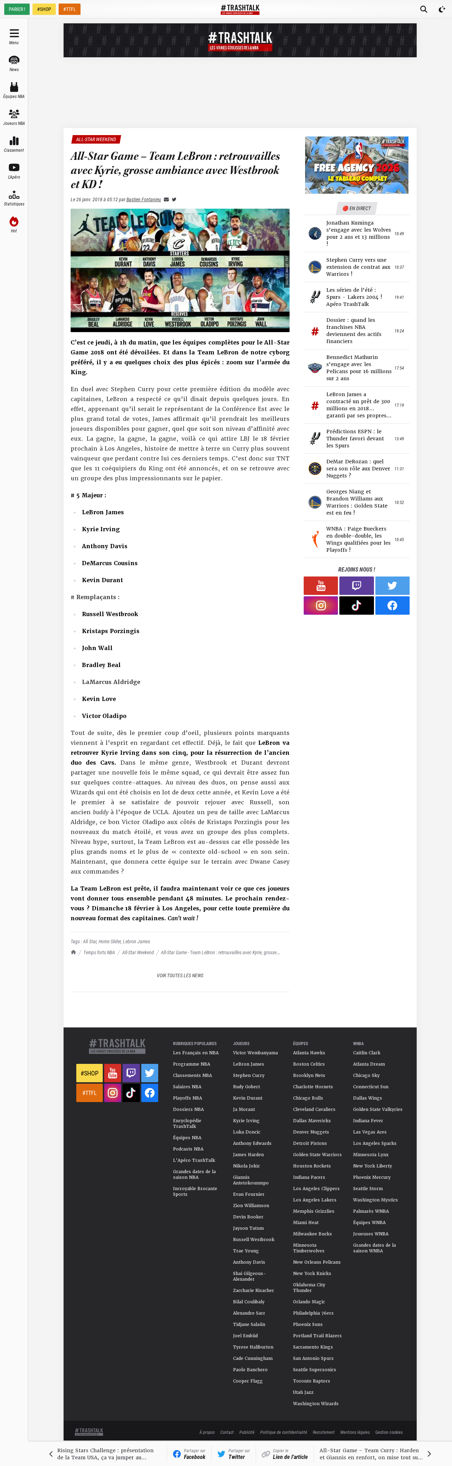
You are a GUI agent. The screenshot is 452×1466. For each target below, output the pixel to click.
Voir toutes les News (180, 975)
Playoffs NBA (187, 1098)
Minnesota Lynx (370, 1155)
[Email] (165, 199)
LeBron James (248, 1064)
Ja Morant (244, 1109)
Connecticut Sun (370, 1087)
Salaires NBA (187, 1087)
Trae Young (246, 1251)
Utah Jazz (303, 1392)
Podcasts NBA (188, 1149)
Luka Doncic (246, 1132)
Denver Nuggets (311, 1132)
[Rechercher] (423, 9)
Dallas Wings (367, 1098)
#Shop (90, 1073)
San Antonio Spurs (313, 1358)
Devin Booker (248, 1217)
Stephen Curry (248, 1075)
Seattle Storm (368, 1189)
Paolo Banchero (250, 1370)
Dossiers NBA (188, 1109)
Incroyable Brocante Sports (195, 1191)
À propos (207, 1432)
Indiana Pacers (309, 1177)
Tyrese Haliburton (253, 1347)
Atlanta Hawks (309, 1053)
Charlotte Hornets (313, 1087)
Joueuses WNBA (370, 1234)
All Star (89, 941)
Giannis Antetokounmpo (251, 1180)
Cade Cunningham (253, 1358)
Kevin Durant (247, 1098)
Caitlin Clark (366, 1053)
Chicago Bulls (308, 1098)
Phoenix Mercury (372, 1177)
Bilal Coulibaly (248, 1302)
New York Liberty (372, 1166)
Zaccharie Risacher (253, 1290)
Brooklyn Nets (309, 1075)
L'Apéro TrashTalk (194, 1160)
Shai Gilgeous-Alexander (249, 1276)
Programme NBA (191, 1064)
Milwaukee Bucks (312, 1234)
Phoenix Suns (308, 1324)
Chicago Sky (366, 1075)
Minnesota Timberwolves (309, 1248)
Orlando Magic (309, 1302)
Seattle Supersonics (314, 1370)
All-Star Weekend (138, 952)
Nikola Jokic (246, 1166)
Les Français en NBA (196, 1053)
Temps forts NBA (99, 952)
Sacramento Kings (313, 1347)
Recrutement (324, 1432)
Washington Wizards (316, 1404)
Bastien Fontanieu (143, 199)
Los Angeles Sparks (375, 1143)
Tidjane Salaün (249, 1324)
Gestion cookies (389, 1432)
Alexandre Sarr (249, 1313)
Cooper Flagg (248, 1381)
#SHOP (44, 9)
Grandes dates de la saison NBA (194, 1174)
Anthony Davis (249, 1262)
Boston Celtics (309, 1064)
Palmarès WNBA (371, 1211)
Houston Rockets (312, 1166)
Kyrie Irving (246, 1121)
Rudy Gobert (246, 1087)
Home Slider (110, 941)
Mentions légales (355, 1432)
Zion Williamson (251, 1206)
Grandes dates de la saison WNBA (374, 1248)
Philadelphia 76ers (313, 1313)
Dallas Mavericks (312, 1121)
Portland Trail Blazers (317, 1336)
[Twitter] (173, 199)
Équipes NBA (187, 1138)
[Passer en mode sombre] (442, 9)
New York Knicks (312, 1273)
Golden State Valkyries (378, 1109)
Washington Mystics (375, 1200)
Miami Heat (306, 1222)
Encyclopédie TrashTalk (187, 1123)
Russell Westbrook (253, 1239)
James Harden (248, 1155)
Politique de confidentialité (283, 1432)
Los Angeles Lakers (315, 1200)
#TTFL (69, 9)
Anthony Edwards (252, 1143)
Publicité (247, 1432)
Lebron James (136, 941)
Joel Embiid (245, 1336)
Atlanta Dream (369, 1064)
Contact (227, 1432)
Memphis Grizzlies (313, 1211)
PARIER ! (17, 9)
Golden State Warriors (317, 1155)
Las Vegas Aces (370, 1132)
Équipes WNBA (369, 1222)
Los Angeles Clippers (316, 1189)
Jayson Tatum (248, 1228)
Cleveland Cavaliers (314, 1109)
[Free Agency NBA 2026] (357, 165)
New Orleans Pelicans (317, 1262)
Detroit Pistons (310, 1143)
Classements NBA (192, 1075)
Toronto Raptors (311, 1381)
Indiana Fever (368, 1121)
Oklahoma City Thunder (309, 1287)
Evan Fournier (248, 1194)
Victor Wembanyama (255, 1053)
